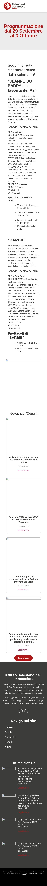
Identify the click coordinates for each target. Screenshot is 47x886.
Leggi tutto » (23, 788)
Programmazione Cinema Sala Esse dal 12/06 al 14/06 (30, 822)
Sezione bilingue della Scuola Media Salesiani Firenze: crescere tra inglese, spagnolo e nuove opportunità (30, 800)
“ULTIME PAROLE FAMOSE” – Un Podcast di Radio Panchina (23, 519)
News (8, 746)
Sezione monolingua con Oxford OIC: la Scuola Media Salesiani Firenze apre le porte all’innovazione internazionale (30, 775)
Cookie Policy (33, 873)
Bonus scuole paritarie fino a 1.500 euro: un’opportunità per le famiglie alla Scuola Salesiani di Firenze (23, 638)
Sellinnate (25, 873)
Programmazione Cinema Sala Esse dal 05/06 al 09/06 (30, 846)
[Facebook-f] (21, 711)
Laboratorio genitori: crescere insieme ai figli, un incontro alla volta (23, 579)
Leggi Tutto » (23, 470)
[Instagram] (26, 711)
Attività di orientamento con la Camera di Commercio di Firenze (23, 460)
